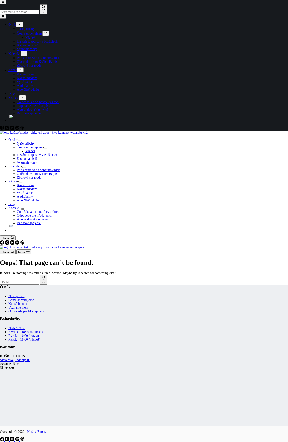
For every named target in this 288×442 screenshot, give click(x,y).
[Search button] (43, 280)
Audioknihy (25, 196)
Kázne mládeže (27, 189)
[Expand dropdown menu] (19, 140)
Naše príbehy (26, 143)
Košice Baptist (37, 431)
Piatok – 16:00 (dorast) (23, 335)
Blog (11, 204)
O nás (12, 139)
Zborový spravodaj (29, 177)
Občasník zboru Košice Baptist (37, 174)
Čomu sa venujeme (29, 147)
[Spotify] (17, 243)
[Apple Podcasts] (22, 243)
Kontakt (13, 208)
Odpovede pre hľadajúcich (34, 215)
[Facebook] (2, 243)
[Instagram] (7, 243)
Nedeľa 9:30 (16, 328)
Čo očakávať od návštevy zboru (38, 211)
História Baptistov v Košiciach (37, 155)
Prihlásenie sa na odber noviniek (38, 170)
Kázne (12, 181)
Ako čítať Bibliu (28, 200)
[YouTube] (12, 243)
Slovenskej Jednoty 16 (15, 360)
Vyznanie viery (27, 162)
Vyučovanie (25, 192)
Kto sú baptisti (18, 303)
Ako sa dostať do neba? (32, 219)
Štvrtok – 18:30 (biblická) (25, 332)
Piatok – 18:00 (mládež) (24, 339)
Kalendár (14, 166)
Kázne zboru (25, 185)
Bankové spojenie (29, 223)
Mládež (30, 151)
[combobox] (19, 282)
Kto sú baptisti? (27, 158)
